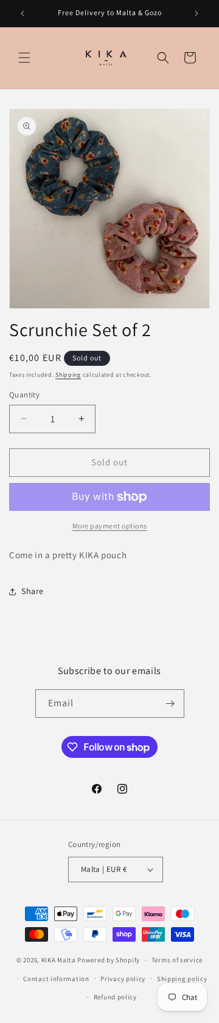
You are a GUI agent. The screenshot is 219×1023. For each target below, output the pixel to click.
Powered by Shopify (108, 960)
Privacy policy (122, 978)
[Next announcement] (196, 13)
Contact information (56, 978)
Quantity (24, 395)
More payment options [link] (109, 525)
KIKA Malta (58, 960)
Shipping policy (182, 978)
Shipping (68, 375)
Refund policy (115, 997)
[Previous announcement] (22, 13)
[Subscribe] (170, 703)
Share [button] (32, 591)
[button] (24, 57)
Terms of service (177, 960)
